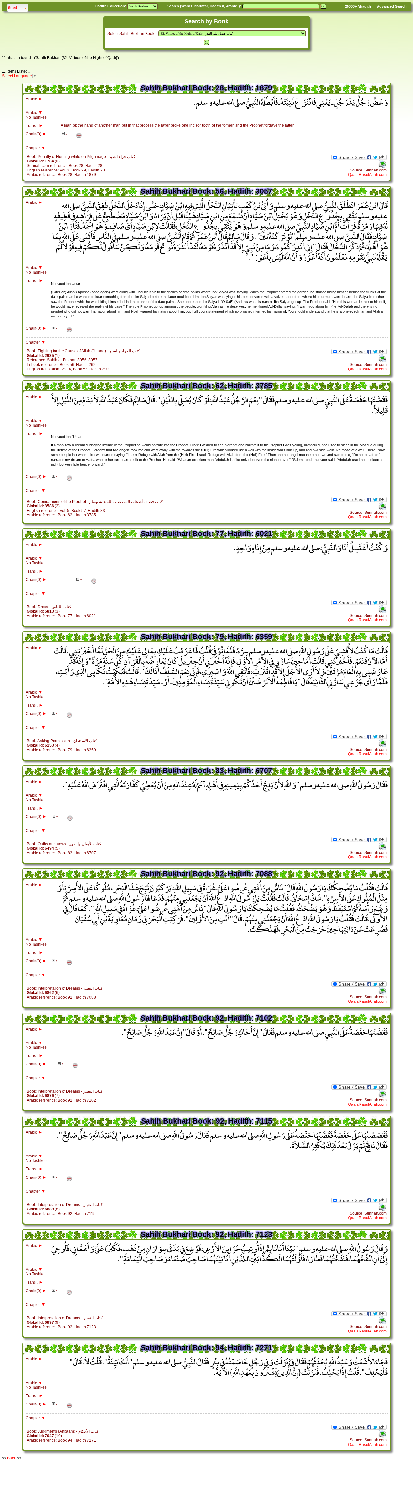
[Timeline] (79, 135)
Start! (18, 7)
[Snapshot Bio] (63, 134)
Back (11, 1458)
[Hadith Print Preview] (382, 166)
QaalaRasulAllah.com (367, 174)
